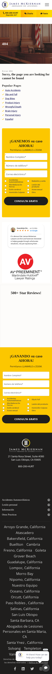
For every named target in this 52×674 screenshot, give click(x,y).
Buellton (16, 544)
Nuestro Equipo (24, 585)
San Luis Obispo (25, 614)
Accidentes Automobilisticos (16, 181)
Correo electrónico (16, 174)
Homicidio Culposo (17, 192)
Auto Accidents (13, 90)
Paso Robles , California (25, 602)
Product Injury (12, 102)
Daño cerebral (15, 190)
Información (8, 509)
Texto (45, 13)
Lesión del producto (36, 186)
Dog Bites (10, 98)
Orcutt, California (25, 597)
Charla (30, 13)
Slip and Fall (11, 94)
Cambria (33, 544)
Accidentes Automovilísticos (16, 499)
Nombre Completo (16, 157)
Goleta (40, 550)
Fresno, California (18, 550)
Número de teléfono (17, 165)
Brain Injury (11, 110)
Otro (34, 192)
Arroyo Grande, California (24, 526)
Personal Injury (13, 115)
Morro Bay (24, 573)
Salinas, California (24, 608)
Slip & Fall (36, 399)
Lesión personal (9, 504)
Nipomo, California (24, 579)
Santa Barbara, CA (24, 620)
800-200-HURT (11, 13)
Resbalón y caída (39, 181)
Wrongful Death (13, 106)
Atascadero (25, 532)
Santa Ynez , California (25, 642)
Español (9, 119)
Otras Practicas (9, 514)
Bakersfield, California (24, 538)
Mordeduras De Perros (15, 186)
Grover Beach (25, 556)
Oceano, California (25, 591)
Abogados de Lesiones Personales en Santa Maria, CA (25, 631)
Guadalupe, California (24, 562)
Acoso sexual (37, 190)
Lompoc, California (24, 567)
